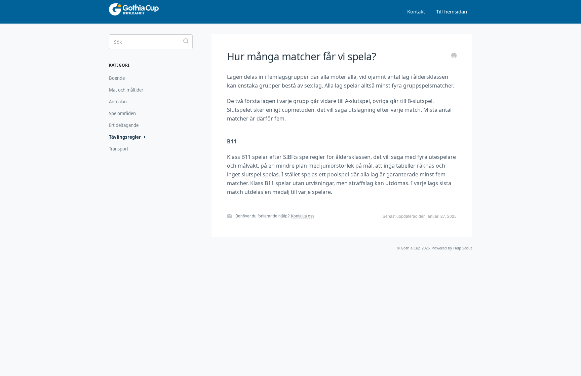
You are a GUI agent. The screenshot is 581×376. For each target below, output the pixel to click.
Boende (117, 78)
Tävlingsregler (125, 137)
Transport (118, 149)
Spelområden (122, 113)
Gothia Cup (411, 247)
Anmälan (118, 102)
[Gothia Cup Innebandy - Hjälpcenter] (143, 12)
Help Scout (462, 247)
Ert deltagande (124, 125)
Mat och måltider (126, 90)
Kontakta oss (302, 215)
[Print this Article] (454, 56)
